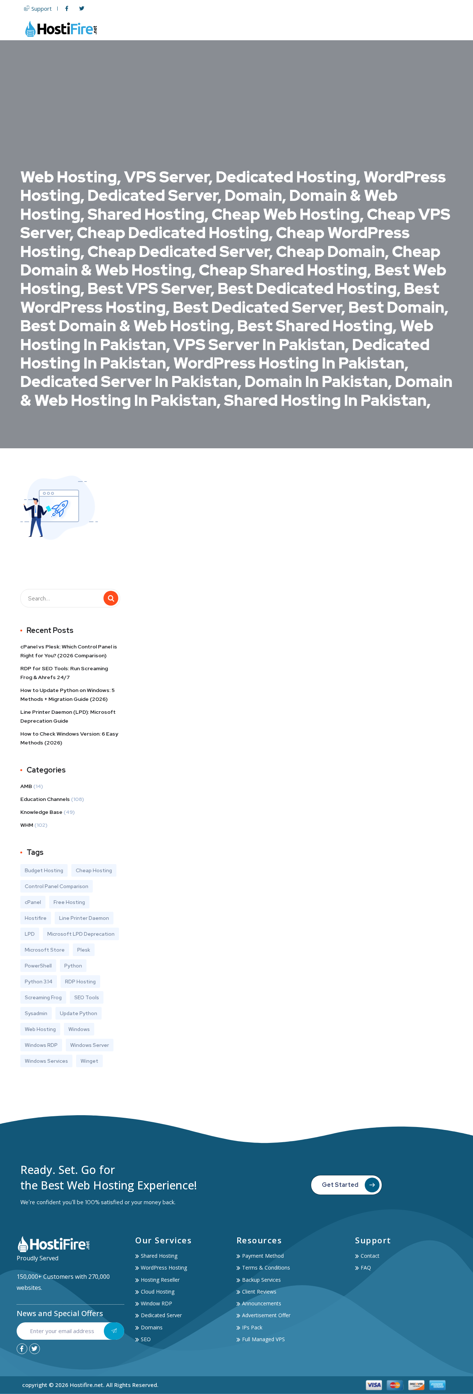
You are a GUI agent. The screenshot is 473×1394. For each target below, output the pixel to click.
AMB (26, 786)
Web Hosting (223, 28)
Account (398, 28)
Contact (438, 28)
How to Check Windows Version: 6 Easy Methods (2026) (69, 738)
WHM (26, 825)
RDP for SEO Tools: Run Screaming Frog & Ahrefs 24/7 (64, 673)
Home (188, 28)
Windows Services (46, 1061)
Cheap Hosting (94, 870)
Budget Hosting (44, 870)
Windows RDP (41, 1045)
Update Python (78, 1013)
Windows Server (89, 1045)
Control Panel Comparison (56, 886)
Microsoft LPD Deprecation (81, 934)
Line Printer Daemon (84, 918)
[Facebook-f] (22, 1348)
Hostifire (36, 918)
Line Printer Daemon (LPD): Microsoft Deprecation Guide (68, 716)
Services (358, 28)
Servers (268, 28)
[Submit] (114, 1331)
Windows (79, 1029)
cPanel (33, 902)
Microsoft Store (45, 949)
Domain (307, 28)
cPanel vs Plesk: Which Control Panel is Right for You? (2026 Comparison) (68, 651)
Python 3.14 (38, 981)
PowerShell (38, 965)
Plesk (83, 949)
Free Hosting (69, 902)
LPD (30, 934)
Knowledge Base (41, 812)
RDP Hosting (80, 981)
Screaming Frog (43, 997)
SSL (333, 28)
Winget (89, 1061)
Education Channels (45, 799)
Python (73, 965)
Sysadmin (36, 1013)
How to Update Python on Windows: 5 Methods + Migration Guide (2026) (67, 694)
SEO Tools (86, 997)
